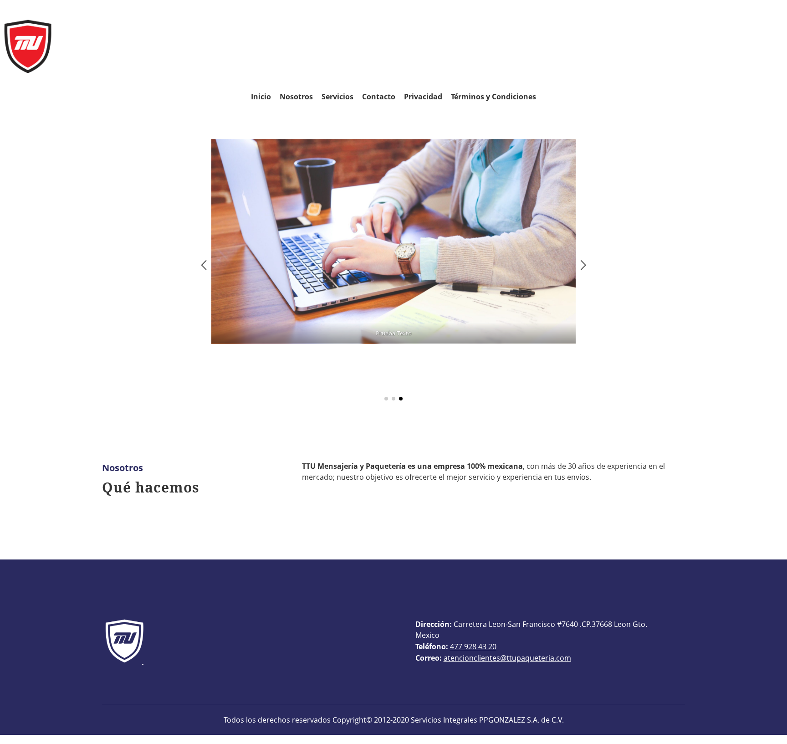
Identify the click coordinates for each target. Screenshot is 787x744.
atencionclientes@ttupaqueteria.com (507, 658)
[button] (204, 265)
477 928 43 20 (473, 646)
